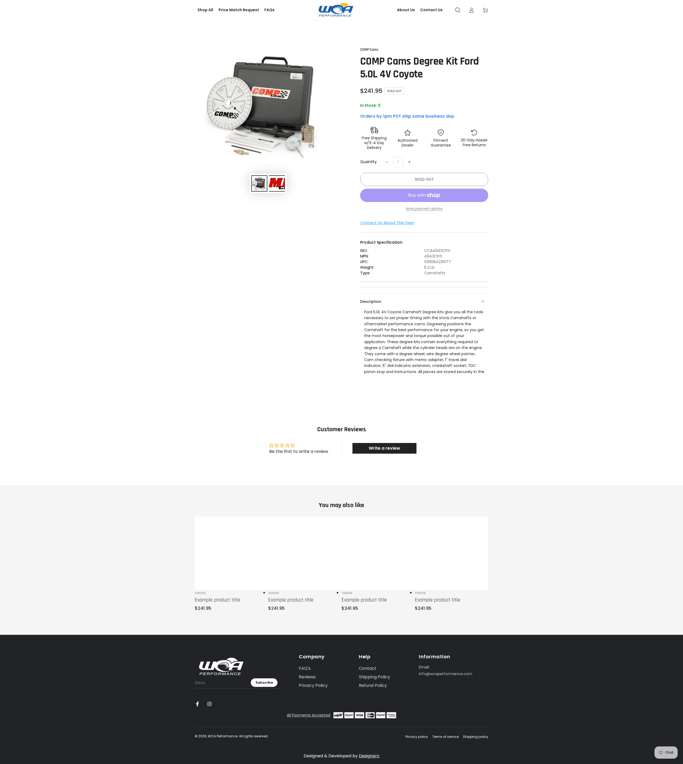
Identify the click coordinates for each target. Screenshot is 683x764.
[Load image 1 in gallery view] (259, 183)
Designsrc (369, 756)
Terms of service (445, 737)
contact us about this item (387, 222)
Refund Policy (373, 685)
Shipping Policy (374, 677)
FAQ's (305, 668)
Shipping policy (475, 737)
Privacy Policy (313, 685)
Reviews (307, 677)
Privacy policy (417, 737)
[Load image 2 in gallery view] (277, 183)
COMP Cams (369, 49)
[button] (457, 10)
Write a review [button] (384, 448)
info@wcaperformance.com (445, 673)
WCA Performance (222, 736)
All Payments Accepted (308, 715)
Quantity (368, 161)
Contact (367, 668)
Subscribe (264, 682)
